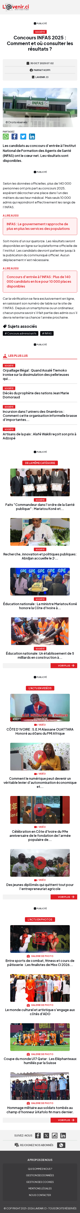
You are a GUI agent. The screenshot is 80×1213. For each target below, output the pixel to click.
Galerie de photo (42, 956)
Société (9, 365)
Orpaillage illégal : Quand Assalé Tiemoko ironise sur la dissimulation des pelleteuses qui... (36, 374)
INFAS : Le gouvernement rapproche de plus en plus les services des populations (38, 226)
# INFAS (47, 333)
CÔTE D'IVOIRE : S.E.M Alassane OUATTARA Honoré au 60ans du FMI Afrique (40, 731)
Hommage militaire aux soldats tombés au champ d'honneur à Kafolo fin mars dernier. (40, 1110)
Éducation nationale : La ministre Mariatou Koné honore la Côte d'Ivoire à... (40, 606)
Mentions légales (40, 1188)
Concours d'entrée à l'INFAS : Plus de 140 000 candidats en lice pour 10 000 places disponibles (39, 281)
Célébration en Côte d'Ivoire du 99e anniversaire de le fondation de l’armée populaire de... (40, 835)
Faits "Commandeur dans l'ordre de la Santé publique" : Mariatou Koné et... (40, 507)
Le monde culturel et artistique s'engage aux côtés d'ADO (40, 1012)
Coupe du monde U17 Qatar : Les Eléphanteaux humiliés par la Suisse (40, 1061)
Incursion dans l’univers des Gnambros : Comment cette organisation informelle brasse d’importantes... (40, 415)
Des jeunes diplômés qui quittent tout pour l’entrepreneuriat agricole (40, 887)
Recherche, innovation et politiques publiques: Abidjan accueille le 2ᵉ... (40, 556)
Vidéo (42, 724)
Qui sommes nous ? (40, 1168)
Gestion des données (40, 1175)
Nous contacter (40, 1195)
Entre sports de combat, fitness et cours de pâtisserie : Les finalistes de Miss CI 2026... (40, 963)
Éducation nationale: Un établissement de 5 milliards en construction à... (40, 655)
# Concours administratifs (20, 333)
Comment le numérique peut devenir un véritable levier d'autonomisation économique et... (40, 782)
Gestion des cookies (40, 1181)
